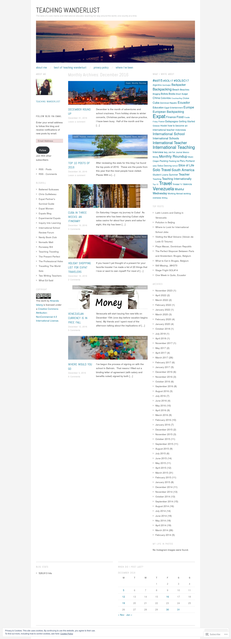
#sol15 (158, 80)
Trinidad (175, 184)
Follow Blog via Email (49, 116)
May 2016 (160, 405)
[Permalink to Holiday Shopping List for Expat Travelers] (108, 247)
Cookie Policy (66, 633)
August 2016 (162, 391)
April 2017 (160, 352)
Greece (156, 125)
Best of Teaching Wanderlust (70, 67)
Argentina (157, 84)
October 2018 (162, 328)
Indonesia (180, 129)
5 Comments (74, 330)
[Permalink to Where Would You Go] (108, 348)
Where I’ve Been (124, 67)
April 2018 (160, 338)
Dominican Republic (168, 102)
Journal (179, 152)
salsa (155, 165)
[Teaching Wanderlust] (115, 43)
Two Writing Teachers (50, 275)
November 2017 (163, 343)
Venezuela (142, 136)
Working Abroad (175, 193)
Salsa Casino (135, 186)
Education (158, 107)
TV (181, 184)
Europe (188, 107)
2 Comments (74, 279)
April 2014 (160, 525)
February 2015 (163, 477)
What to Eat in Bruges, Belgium (172, 260)
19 (123, 603)
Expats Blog (45, 213)
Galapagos (171, 121)
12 (123, 596)
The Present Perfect (49, 256)
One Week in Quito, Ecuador (170, 275)
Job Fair (171, 152)
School (175, 165)
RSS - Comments (48, 174)
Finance (83, 136)
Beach (175, 89)
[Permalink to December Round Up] (108, 93)
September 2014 (164, 501)
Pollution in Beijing (165, 222)
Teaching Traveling (49, 251)
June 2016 (161, 400)
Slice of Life (186, 165)
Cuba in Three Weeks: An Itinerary (77, 217)
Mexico (186, 152)
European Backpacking (168, 111)
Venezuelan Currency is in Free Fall (77, 318)
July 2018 (160, 333)
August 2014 (162, 506)
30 (167, 609)
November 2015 (163, 434)
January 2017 (162, 367)
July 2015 (160, 453)
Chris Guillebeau (47, 194)
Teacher (128, 136)
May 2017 (160, 348)
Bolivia (164, 93)
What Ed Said (46, 280)
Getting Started (187, 121)
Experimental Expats (50, 218)
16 (167, 596)
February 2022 (163, 304)
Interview (158, 152)
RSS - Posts (45, 169)
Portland (190, 161)
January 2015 (162, 482)
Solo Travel (162, 169)
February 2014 (163, 535)
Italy (166, 152)
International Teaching (114, 136)
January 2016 (162, 424)
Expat (128, 83)
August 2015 (162, 448)
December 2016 (163, 371)
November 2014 (163, 491)
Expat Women (46, 208)
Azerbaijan (166, 85)
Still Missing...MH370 (166, 265)
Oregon (156, 161)
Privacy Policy (101, 67)
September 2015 (164, 444)
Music (190, 156)
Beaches (184, 89)
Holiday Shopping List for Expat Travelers (79, 267)
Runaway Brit (46, 246)
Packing (164, 161)
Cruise (186, 98)
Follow (42, 150)
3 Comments (74, 229)
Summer (173, 174)
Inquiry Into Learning (50, 222)
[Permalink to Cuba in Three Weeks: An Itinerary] (104, 197)
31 (178, 609)
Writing (164, 198)
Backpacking (162, 89)
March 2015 (161, 472)
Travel (134, 136)
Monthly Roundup (139, 83)
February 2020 (163, 319)
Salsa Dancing (164, 165)
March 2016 (161, 415)
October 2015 (162, 439)
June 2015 (161, 458)
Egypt (166, 107)
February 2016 (163, 419)
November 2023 (163, 290)
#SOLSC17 (181, 80)
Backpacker (178, 85)
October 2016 (162, 381)
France (161, 121)
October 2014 (162, 496)
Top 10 (155, 184)
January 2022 (162, 309)
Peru (182, 161)
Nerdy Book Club (48, 237)
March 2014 (161, 530)
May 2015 (160, 463)
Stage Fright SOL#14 (166, 270)
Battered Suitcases (49, 189)
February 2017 (163, 362)
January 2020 (162, 324)
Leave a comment (76, 121)
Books (172, 93)
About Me (41, 67)
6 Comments (74, 376)
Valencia (187, 184)
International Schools (95, 136)
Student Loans (160, 174)
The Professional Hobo (51, 261)
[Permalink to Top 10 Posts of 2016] (108, 147)
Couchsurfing (176, 98)
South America (183, 169)
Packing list (174, 161)
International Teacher (170, 142)
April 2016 (160, 410)
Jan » (129, 614)
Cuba (156, 102)
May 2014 (160, 520)
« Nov (121, 614)
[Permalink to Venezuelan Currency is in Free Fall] (108, 298)
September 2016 (164, 386)
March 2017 (161, 357)
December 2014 (163, 487)
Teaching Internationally (176, 179)
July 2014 (160, 510)
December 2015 (163, 429)
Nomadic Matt (46, 242)
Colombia (166, 98)
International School (169, 133)
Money (155, 156)
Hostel (163, 125)
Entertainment (176, 107)
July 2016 (160, 395)
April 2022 (160, 295)
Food (180, 117)
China (156, 98)
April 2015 (160, 467)
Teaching (157, 178)
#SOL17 (168, 81)
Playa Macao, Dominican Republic (173, 246)
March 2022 (161, 300)
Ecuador (184, 102)
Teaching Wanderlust (68, 10)
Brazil (178, 94)
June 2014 (161, 515)
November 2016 (163, 376)
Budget (185, 94)
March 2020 (161, 314)
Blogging (156, 94)
